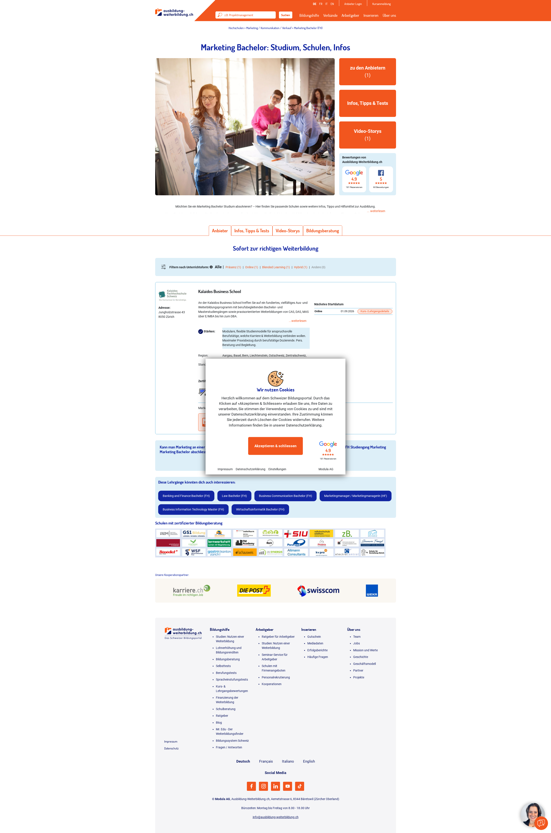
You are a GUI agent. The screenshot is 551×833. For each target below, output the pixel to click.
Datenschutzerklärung (250, 469)
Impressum (225, 469)
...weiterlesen (297, 321)
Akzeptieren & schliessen (275, 446)
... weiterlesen (376, 211)
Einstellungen (277, 469)
